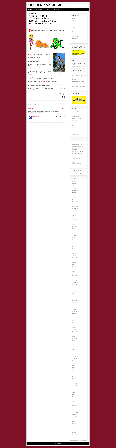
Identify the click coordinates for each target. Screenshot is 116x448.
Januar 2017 (74, 327)
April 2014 (74, 398)
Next (63, 108)
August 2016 (74, 338)
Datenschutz (57, 9)
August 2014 (74, 390)
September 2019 (75, 260)
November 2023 (75, 188)
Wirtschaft (74, 40)
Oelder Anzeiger (44, 4)
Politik (73, 29)
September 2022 (75, 208)
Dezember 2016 (75, 329)
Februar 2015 (74, 376)
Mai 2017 (74, 318)
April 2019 (74, 269)
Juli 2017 (74, 313)
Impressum (49, 9)
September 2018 (75, 282)
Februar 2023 (74, 199)
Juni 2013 (74, 421)
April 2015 (74, 372)
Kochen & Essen (75, 25)
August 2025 (74, 181)
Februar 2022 (74, 219)
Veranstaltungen (75, 38)
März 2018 (74, 295)
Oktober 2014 (75, 385)
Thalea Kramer (53, 103)
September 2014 (75, 387)
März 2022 (74, 217)
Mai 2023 (74, 197)
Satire (73, 31)
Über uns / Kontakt (39, 9)
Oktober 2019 (75, 257)
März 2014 (74, 401)
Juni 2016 (74, 340)
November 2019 (75, 255)
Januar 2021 (74, 233)
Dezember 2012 (75, 434)
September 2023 (75, 190)
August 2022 (74, 210)
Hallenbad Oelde (39, 102)
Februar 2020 (74, 248)
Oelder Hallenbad (44, 81)
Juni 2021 (74, 228)
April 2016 (74, 345)
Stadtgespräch (75, 36)
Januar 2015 (74, 378)
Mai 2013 (74, 423)
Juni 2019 (74, 264)
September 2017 (75, 309)
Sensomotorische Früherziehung (42, 103)
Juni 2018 (74, 289)
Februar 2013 (74, 430)
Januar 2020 (74, 251)
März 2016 (74, 347)
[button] (62, 97)
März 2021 (74, 230)
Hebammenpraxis (47, 102)
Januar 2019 (74, 275)
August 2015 (74, 363)
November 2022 (75, 204)
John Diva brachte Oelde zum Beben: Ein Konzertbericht (78, 148)
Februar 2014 (74, 403)
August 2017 (74, 311)
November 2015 (75, 356)
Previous (31, 108)
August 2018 (74, 284)
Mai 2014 (74, 396)
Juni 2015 (74, 367)
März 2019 (74, 271)
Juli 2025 (74, 183)
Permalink (39, 104)
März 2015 (74, 374)
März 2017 (74, 322)
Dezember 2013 (75, 407)
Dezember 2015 (75, 354)
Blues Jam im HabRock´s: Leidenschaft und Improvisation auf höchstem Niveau (78, 86)
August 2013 (74, 416)
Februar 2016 (74, 349)
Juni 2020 (74, 239)
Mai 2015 (74, 369)
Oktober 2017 (75, 307)
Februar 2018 (74, 298)
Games (73, 20)
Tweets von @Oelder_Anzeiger (78, 173)
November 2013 (75, 410)
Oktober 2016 (75, 334)
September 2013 (75, 414)
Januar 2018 (74, 300)
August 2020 (74, 237)
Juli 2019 (74, 262)
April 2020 (74, 244)
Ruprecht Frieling (75, 162)
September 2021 (75, 224)
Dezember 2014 (75, 381)
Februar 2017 (74, 325)
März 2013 (74, 428)
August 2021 (74, 226)
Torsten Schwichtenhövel (77, 146)
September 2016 (75, 336)
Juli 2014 (74, 392)
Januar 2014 (74, 405)
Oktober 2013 (75, 412)
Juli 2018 (74, 286)
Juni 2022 (74, 213)
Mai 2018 (74, 291)
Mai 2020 (74, 242)
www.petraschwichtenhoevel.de (34, 89)
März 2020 (74, 246)
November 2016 (75, 331)
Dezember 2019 (75, 253)
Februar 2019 (74, 273)
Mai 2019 (74, 266)
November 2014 (75, 383)
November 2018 (75, 280)
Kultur (73, 27)
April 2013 (74, 425)
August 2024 (74, 186)
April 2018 (74, 293)
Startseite (30, 9)
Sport (73, 34)
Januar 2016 (74, 351)
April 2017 (74, 320)
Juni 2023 (74, 195)
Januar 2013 (74, 432)
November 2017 (75, 304)
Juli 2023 (74, 192)
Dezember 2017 (75, 302)
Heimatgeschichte (75, 22)
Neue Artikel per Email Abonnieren (78, 66)
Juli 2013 (74, 419)
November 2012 (75, 437)
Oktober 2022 (75, 206)
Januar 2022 (74, 221)
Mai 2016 (74, 342)
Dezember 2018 (75, 278)
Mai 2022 (74, 215)
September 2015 (75, 360)
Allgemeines (74, 18)
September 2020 (75, 235)
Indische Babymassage (55, 102)
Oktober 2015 (75, 358)
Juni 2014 (74, 394)
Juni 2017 (74, 316)
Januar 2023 (74, 201)
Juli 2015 (74, 365)
